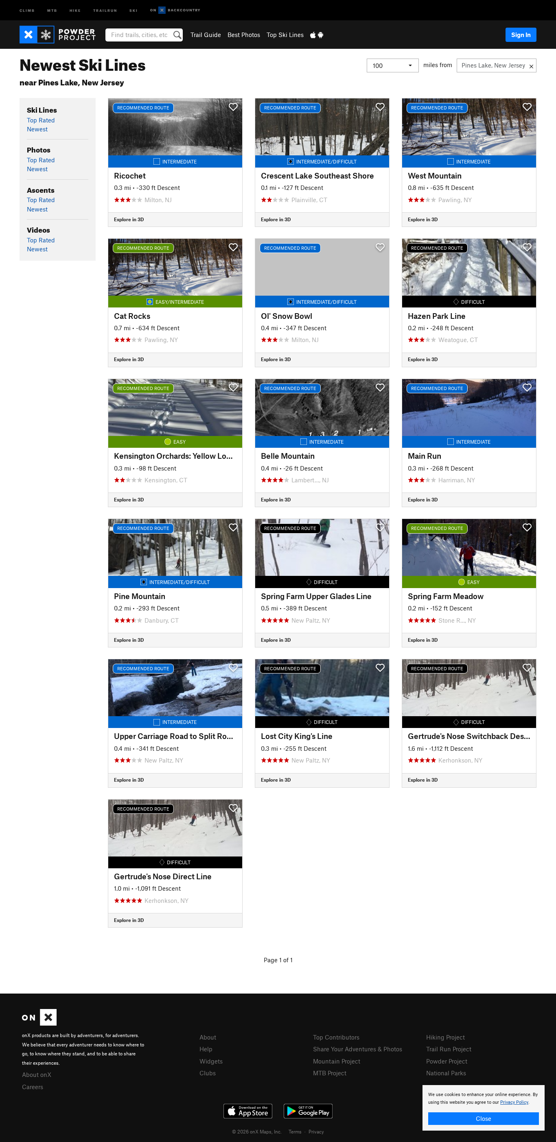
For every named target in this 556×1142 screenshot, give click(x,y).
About (207, 1037)
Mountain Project (336, 1061)
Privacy (316, 1131)
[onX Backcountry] (175, 10)
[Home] (62, 35)
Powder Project (446, 1061)
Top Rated (41, 120)
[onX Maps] (39, 1023)
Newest (37, 129)
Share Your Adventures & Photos (357, 1049)
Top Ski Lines (285, 34)
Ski (133, 10)
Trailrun (105, 10)
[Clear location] (531, 65)
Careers (32, 1086)
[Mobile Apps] (316, 34)
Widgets (211, 1061)
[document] (483, 1108)
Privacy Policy (514, 1102)
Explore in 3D (129, 219)
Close (483, 1118)
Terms (295, 1131)
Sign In (521, 34)
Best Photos (244, 34)
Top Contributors (336, 1037)
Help (205, 1049)
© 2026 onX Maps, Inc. (257, 1131)
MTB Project (329, 1073)
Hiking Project (445, 1037)
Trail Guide (205, 34)
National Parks (446, 1073)
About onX (36, 1074)
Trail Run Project (448, 1049)
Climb (27, 10)
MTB (52, 10)
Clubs (207, 1073)
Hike (75, 10)
